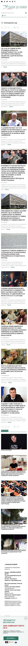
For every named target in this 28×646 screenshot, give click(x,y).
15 (14, 27)
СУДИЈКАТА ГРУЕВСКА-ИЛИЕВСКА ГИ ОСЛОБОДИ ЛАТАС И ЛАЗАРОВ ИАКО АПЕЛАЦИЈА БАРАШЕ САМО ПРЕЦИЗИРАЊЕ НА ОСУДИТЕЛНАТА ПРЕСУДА (13, 254)
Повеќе (5, 67)
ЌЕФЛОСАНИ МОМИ (6, 450)
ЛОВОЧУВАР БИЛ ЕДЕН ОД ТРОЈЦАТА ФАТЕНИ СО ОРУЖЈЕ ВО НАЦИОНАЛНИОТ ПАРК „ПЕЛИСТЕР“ (13, 552)
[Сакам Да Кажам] (14, 10)
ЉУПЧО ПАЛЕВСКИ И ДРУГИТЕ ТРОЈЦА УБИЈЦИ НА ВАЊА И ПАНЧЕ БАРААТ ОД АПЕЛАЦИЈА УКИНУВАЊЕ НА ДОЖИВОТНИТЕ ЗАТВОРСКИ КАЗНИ (13, 369)
